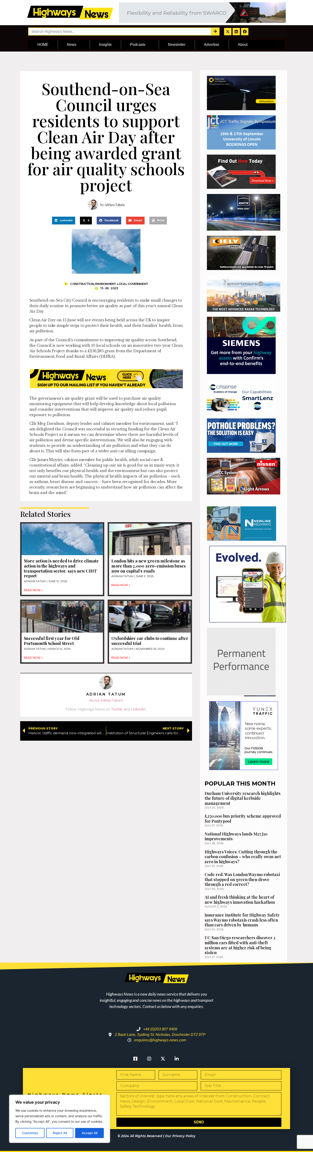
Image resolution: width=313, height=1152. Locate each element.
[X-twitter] (227, 31)
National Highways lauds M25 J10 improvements (236, 836)
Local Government (132, 284)
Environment (105, 284)
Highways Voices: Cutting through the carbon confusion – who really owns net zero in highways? (243, 856)
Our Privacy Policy (180, 1136)
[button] (63, 220)
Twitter (117, 709)
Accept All (89, 1133)
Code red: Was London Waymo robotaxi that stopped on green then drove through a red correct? (242, 879)
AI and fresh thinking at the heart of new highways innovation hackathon (240, 899)
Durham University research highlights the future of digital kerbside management (242, 798)
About (242, 44)
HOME (42, 44)
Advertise (211, 44)
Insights (105, 44)
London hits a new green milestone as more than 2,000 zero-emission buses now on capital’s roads (148, 565)
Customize (30, 1133)
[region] (59, 1119)
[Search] (215, 31)
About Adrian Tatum (106, 700)
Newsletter (176, 44)
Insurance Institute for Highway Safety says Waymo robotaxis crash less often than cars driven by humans (242, 920)
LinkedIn (138, 709)
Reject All (60, 1133)
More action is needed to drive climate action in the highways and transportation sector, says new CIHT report (61, 568)
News (71, 44)
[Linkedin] (236, 31)
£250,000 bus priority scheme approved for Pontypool (243, 818)
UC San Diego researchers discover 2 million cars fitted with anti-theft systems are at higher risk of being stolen (240, 945)
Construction (82, 284)
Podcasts (137, 44)
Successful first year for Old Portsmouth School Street (51, 641)
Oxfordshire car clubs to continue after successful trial (149, 641)
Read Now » (33, 590)
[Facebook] (244, 31)
